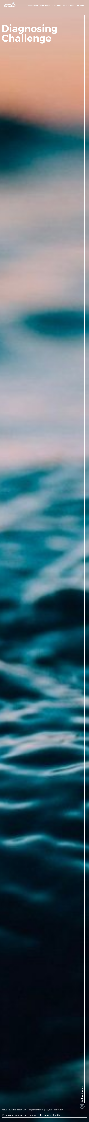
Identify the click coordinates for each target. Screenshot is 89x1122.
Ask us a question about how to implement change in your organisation (32, 1110)
